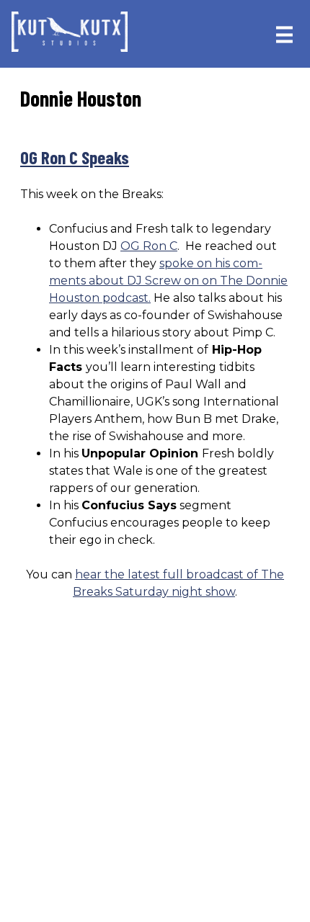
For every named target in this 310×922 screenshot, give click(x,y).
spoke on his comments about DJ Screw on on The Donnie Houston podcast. (168, 280)
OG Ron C (148, 246)
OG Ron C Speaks (74, 157)
